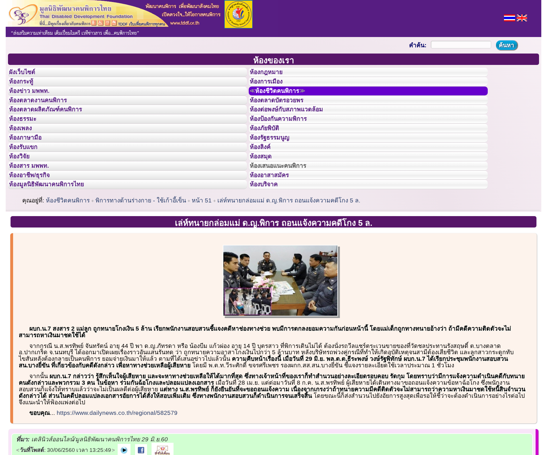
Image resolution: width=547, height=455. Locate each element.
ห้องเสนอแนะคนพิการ (285, 202)
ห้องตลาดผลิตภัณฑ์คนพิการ (54, 125)
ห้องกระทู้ (25, 87)
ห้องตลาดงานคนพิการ (45, 112)
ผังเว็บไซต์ (27, 74)
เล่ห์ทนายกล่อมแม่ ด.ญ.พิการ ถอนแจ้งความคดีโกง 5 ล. (288, 244)
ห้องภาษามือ (30, 163)
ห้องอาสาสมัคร (275, 214)
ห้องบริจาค (268, 227)
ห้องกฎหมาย (271, 74)
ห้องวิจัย (23, 189)
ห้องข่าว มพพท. (34, 99)
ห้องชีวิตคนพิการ (285, 99)
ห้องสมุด (264, 189)
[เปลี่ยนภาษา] (509, 17)
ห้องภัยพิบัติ (269, 150)
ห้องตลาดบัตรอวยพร (283, 112)
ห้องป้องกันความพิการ (285, 138)
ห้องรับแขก (28, 176)
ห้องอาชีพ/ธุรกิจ (35, 214)
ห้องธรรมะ (27, 138)
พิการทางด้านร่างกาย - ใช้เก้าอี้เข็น (140, 244)
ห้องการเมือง (271, 87)
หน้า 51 (202, 244)
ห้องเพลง (24, 150)
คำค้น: (417, 45)
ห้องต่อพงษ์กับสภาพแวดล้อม (295, 125)
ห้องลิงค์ (264, 176)
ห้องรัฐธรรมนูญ (275, 163)
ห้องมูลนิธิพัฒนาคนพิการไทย (55, 227)
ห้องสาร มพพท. (34, 202)
